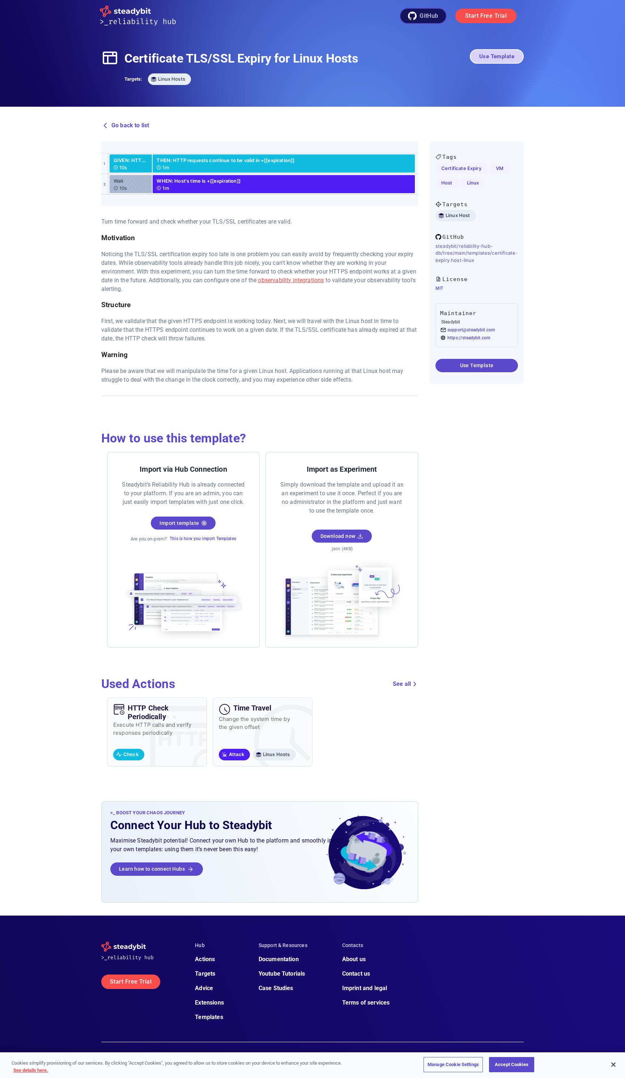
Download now (338, 536)
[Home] (143, 16)
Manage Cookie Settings (453, 1064)
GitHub (429, 15)
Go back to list (130, 125)
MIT (439, 288)
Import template (179, 523)
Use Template (496, 56)
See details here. (30, 1070)
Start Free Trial (486, 15)
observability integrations (291, 280)
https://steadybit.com (468, 337)
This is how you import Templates (203, 538)
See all (402, 683)
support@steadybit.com (471, 329)
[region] (312, 1065)
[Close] (613, 1065)
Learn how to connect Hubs (152, 869)
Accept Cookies (511, 1064)
